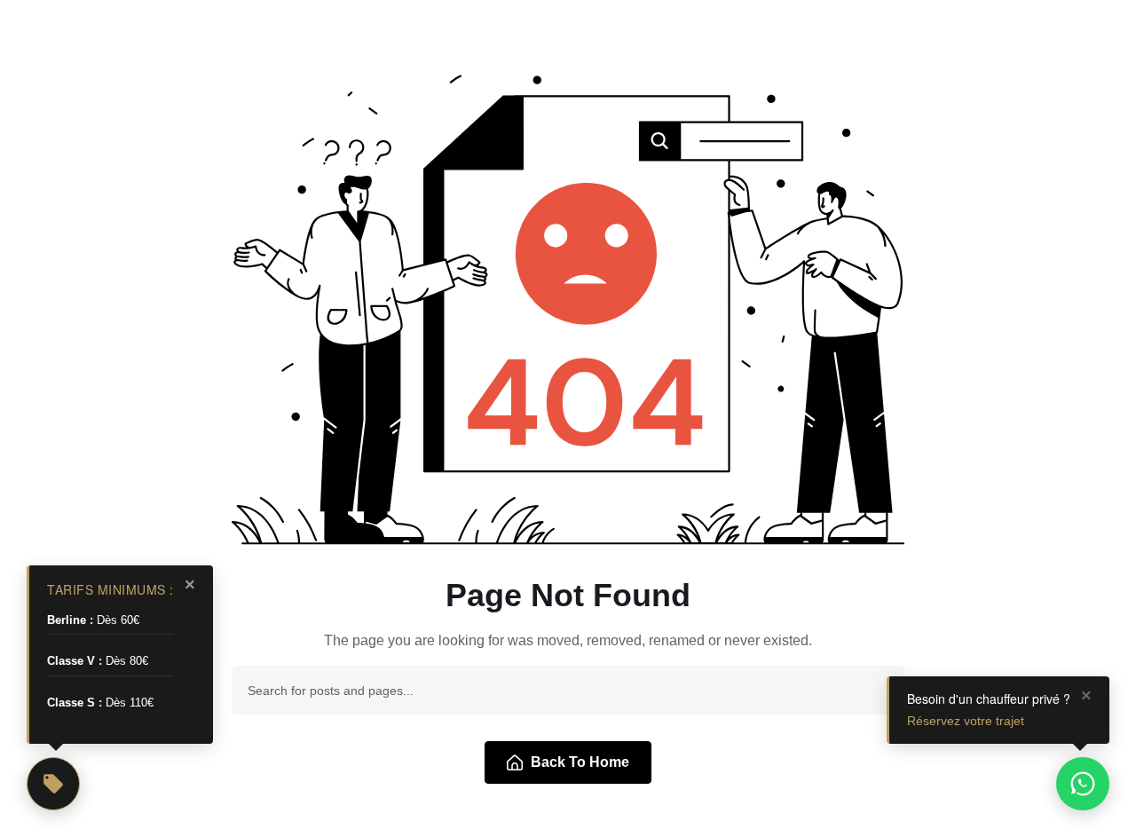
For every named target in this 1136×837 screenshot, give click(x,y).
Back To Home (580, 762)
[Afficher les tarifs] (53, 783)
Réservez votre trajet (965, 721)
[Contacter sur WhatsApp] (1082, 783)
